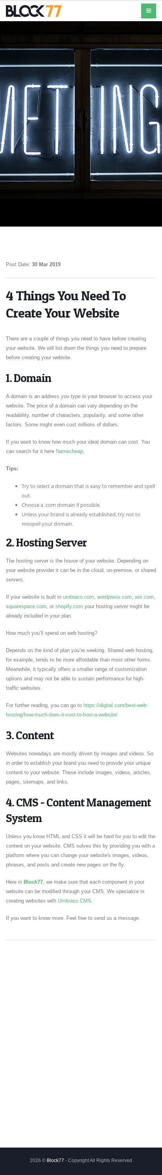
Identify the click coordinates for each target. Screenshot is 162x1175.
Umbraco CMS (74, 901)
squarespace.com (26, 606)
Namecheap (69, 451)
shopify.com (69, 606)
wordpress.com (114, 597)
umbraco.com (78, 597)
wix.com (144, 597)
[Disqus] (81, 1047)
